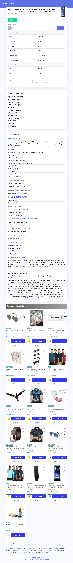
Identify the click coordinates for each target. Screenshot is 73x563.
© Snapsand (28, 559)
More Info (16, 345)
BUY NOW (18, 341)
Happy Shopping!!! (37, 557)
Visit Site (60, 20)
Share (60, 28)
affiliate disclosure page (46, 552)
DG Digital (45, 559)
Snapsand (20, 544)
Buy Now (12, 20)
